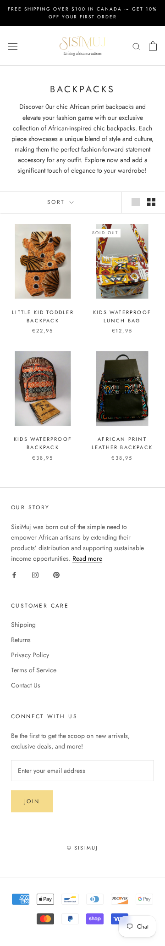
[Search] (136, 46)
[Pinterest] (56, 574)
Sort (57, 202)
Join (32, 801)
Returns (21, 639)
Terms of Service (33, 670)
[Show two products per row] (151, 202)
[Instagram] (35, 574)
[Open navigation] (12, 46)
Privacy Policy (30, 654)
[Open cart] (153, 46)
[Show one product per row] (136, 202)
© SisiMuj (83, 847)
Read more (87, 558)
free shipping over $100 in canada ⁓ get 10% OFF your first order (82, 13)
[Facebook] (14, 574)
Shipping (23, 624)
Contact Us (25, 685)
